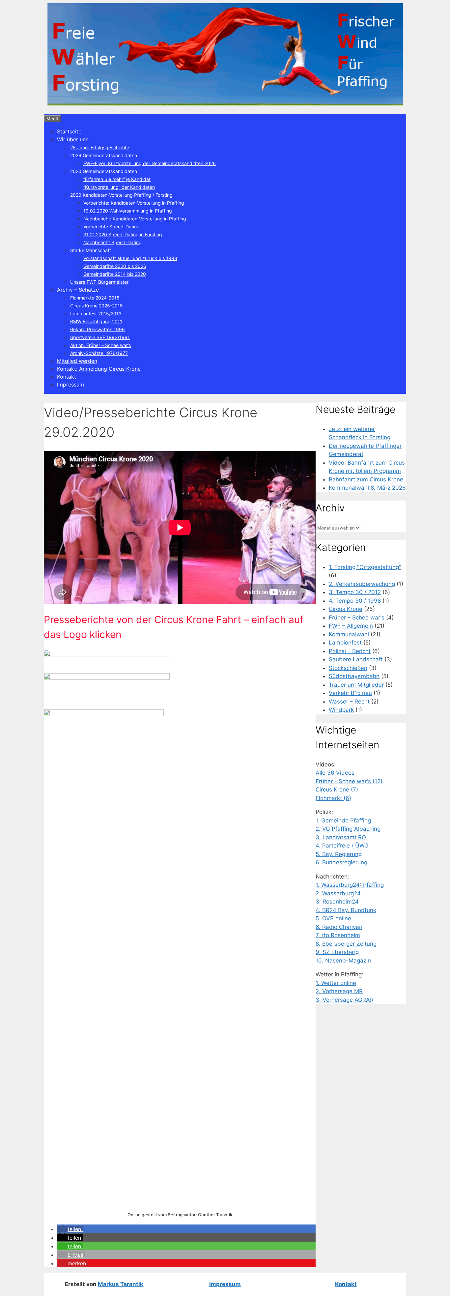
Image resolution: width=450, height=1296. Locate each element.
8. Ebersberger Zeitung (346, 943)
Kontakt (66, 376)
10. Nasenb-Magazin (343, 960)
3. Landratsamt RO (341, 837)
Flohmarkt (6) (333, 798)
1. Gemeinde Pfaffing (343, 820)
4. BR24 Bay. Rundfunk (346, 910)
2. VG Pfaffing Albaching (348, 828)
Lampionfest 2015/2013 (96, 313)
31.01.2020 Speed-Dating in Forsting (122, 234)
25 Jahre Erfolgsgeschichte (99, 147)
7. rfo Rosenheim (338, 935)
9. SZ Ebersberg (337, 952)
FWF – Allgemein (351, 625)
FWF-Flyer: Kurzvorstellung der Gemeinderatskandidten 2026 (149, 163)
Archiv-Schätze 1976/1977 (99, 353)
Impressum (70, 384)
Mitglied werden (77, 361)
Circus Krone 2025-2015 (96, 305)
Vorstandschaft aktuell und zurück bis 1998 (130, 258)
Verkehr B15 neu (350, 693)
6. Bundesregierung (341, 862)
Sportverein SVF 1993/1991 (100, 337)
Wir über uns (72, 139)
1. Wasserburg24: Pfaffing (350, 884)
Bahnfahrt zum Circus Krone (366, 479)
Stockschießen (348, 668)
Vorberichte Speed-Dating (111, 226)
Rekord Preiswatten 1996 (97, 329)
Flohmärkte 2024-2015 (95, 298)
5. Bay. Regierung (339, 854)
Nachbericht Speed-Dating (112, 242)
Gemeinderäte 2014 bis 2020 (114, 274)
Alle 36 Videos (335, 772)
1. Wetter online (336, 983)
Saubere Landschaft (356, 659)
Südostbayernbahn (354, 676)
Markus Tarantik (120, 1284)
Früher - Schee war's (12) (349, 781)
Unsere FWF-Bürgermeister (99, 282)
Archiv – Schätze (78, 289)
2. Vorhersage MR (339, 991)
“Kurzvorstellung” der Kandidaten (119, 187)
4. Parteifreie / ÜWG (342, 845)
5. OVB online (333, 918)
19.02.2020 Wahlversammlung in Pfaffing (127, 211)
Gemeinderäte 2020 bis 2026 (114, 266)
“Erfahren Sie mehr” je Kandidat (117, 179)
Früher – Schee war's (356, 617)
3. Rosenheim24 (337, 901)
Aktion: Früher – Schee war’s (100, 345)
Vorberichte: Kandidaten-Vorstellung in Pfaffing (133, 203)
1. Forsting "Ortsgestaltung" (365, 567)
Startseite (69, 131)
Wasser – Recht (349, 701)
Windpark (341, 709)
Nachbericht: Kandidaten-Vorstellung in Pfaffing (134, 218)
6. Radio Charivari (339, 927)
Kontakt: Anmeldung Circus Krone (99, 368)
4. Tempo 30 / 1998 (355, 600)
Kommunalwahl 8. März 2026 (367, 487)
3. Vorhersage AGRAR (345, 999)
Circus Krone (345, 609)
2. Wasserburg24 (338, 893)
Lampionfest (345, 642)
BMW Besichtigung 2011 (96, 321)
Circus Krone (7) (337, 789)
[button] (70, 1229)
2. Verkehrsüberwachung (362, 584)
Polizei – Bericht (350, 651)
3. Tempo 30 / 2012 (355, 592)
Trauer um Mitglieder (356, 684)
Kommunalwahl (349, 634)
